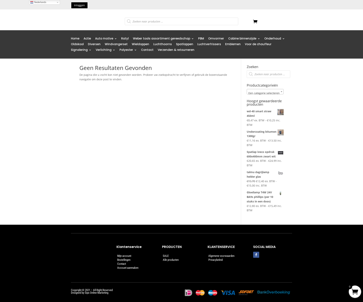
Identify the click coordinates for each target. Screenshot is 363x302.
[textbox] (265, 93)
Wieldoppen (140, 44)
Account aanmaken (127, 267)
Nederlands (39, 2)
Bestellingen (123, 260)
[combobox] (265, 91)
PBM (201, 38)
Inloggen (79, 5)
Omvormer (216, 38)
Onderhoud (272, 38)
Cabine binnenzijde (242, 38)
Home (75, 38)
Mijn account (124, 256)
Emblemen (233, 44)
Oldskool (77, 44)
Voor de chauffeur (258, 44)
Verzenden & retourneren (176, 50)
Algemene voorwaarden (221, 256)
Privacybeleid (215, 260)
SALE (166, 256)
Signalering (79, 50)
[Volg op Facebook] (256, 255)
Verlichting (104, 50)
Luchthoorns (162, 44)
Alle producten (171, 260)
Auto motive (104, 38)
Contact (147, 50)
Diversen (94, 44)
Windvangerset (116, 44)
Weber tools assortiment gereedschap (161, 38)
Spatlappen (184, 44)
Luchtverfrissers (209, 44)
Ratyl (125, 38)
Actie (87, 38)
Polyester (126, 50)
